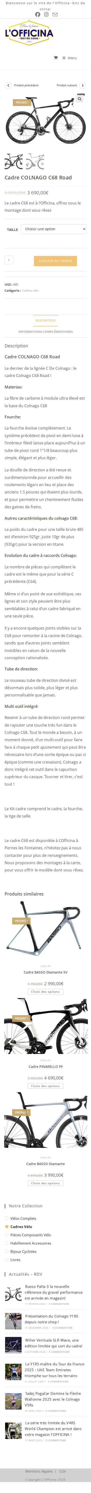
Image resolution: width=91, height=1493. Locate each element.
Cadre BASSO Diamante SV (45, 972)
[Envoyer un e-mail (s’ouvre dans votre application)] (54, 14)
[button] (79, 99)
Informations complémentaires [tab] (45, 332)
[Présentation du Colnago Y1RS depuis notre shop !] (13, 1321)
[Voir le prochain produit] (82, 85)
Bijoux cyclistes (23, 1251)
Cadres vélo (30, 290)
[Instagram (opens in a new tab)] (46, 14)
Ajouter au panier (55, 261)
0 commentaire (59, 1304)
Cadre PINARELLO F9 (46, 1066)
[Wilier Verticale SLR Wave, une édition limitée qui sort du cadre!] (13, 1345)
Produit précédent (26, 85)
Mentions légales (39, 1471)
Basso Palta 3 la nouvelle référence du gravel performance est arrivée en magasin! (54, 1292)
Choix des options (45, 992)
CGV (62, 1471)
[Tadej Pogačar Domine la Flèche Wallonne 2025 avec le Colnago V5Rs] (13, 1401)
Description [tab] (45, 320)
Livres (15, 1259)
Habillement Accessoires (30, 1243)
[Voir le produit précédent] (8, 85)
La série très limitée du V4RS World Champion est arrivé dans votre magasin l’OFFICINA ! (53, 1428)
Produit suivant (67, 85)
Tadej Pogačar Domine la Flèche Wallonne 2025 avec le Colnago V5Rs (53, 1399)
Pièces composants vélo (30, 1234)
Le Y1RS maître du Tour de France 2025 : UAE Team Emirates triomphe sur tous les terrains (54, 1369)
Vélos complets (23, 1218)
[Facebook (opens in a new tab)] (38, 14)
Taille (12, 229)
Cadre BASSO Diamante (45, 1163)
